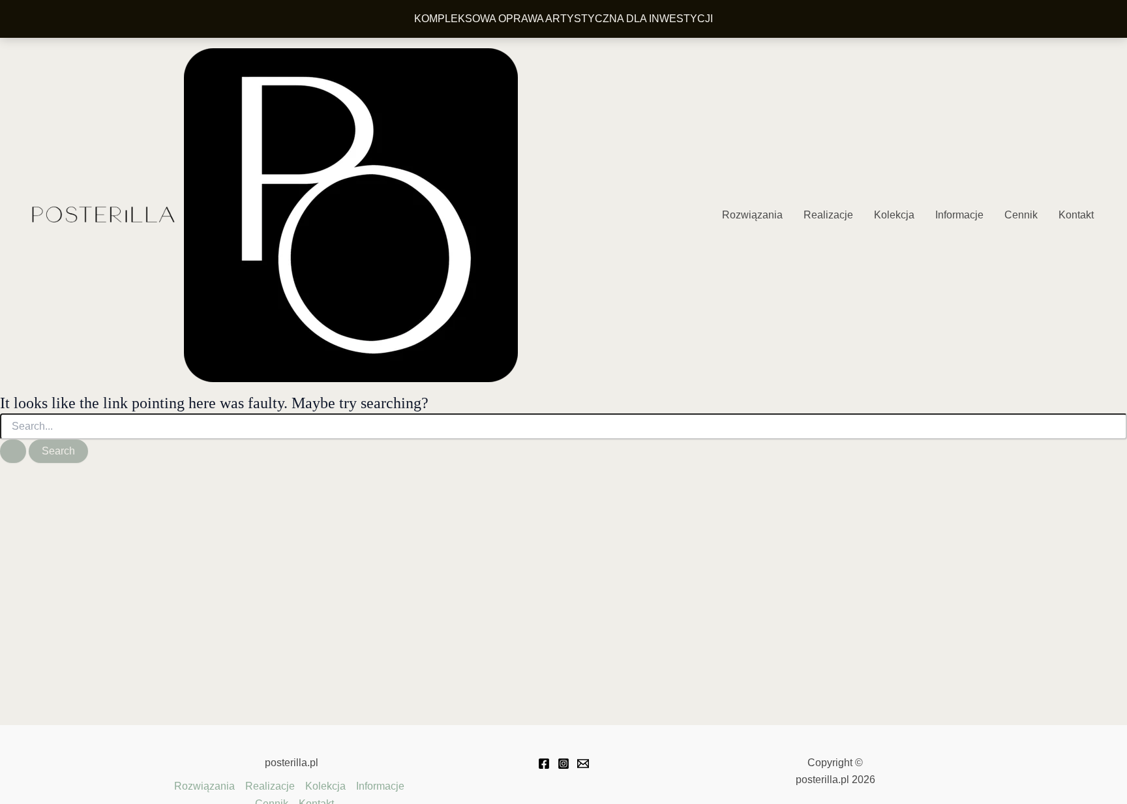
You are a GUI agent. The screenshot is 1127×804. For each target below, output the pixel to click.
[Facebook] (544, 763)
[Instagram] (563, 763)
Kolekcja (894, 214)
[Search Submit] (13, 451)
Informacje (959, 214)
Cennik (1021, 214)
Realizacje (828, 214)
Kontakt (1076, 214)
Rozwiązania (752, 214)
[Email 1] (583, 763)
